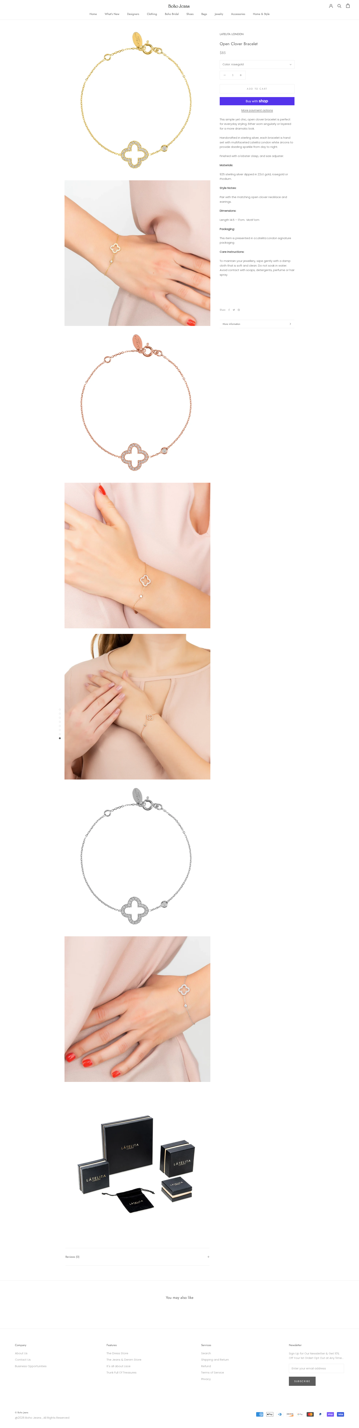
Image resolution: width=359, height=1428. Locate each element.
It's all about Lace (119, 1366)
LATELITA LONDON (232, 34)
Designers (133, 14)
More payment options (257, 110)
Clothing (152, 14)
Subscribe (302, 1381)
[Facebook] (229, 310)
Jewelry (219, 14)
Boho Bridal (172, 14)
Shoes (190, 14)
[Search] (339, 6)
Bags (204, 14)
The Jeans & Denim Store (124, 1360)
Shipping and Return (215, 1360)
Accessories (238, 14)
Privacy (206, 1379)
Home (93, 14)
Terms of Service (212, 1372)
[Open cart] (348, 6)
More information (231, 324)
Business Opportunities (31, 1366)
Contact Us (23, 1360)
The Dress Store (117, 1353)
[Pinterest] (239, 310)
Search (206, 1353)
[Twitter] (234, 310)
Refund (206, 1366)
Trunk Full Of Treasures (121, 1372)
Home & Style (261, 14)
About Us (21, 1353)
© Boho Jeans (21, 1412)
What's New (112, 14)
